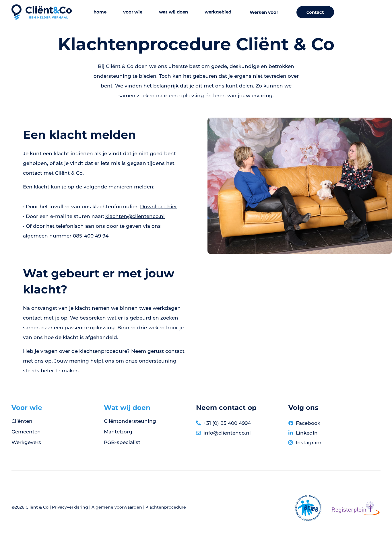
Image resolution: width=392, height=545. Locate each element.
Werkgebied (218, 12)
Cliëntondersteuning (130, 421)
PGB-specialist (122, 442)
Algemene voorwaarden (117, 507)
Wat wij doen (173, 12)
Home (100, 12)
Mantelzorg (118, 432)
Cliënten (21, 421)
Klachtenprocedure (165, 507)
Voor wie (132, 12)
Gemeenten (26, 432)
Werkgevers (26, 442)
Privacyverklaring (70, 507)
